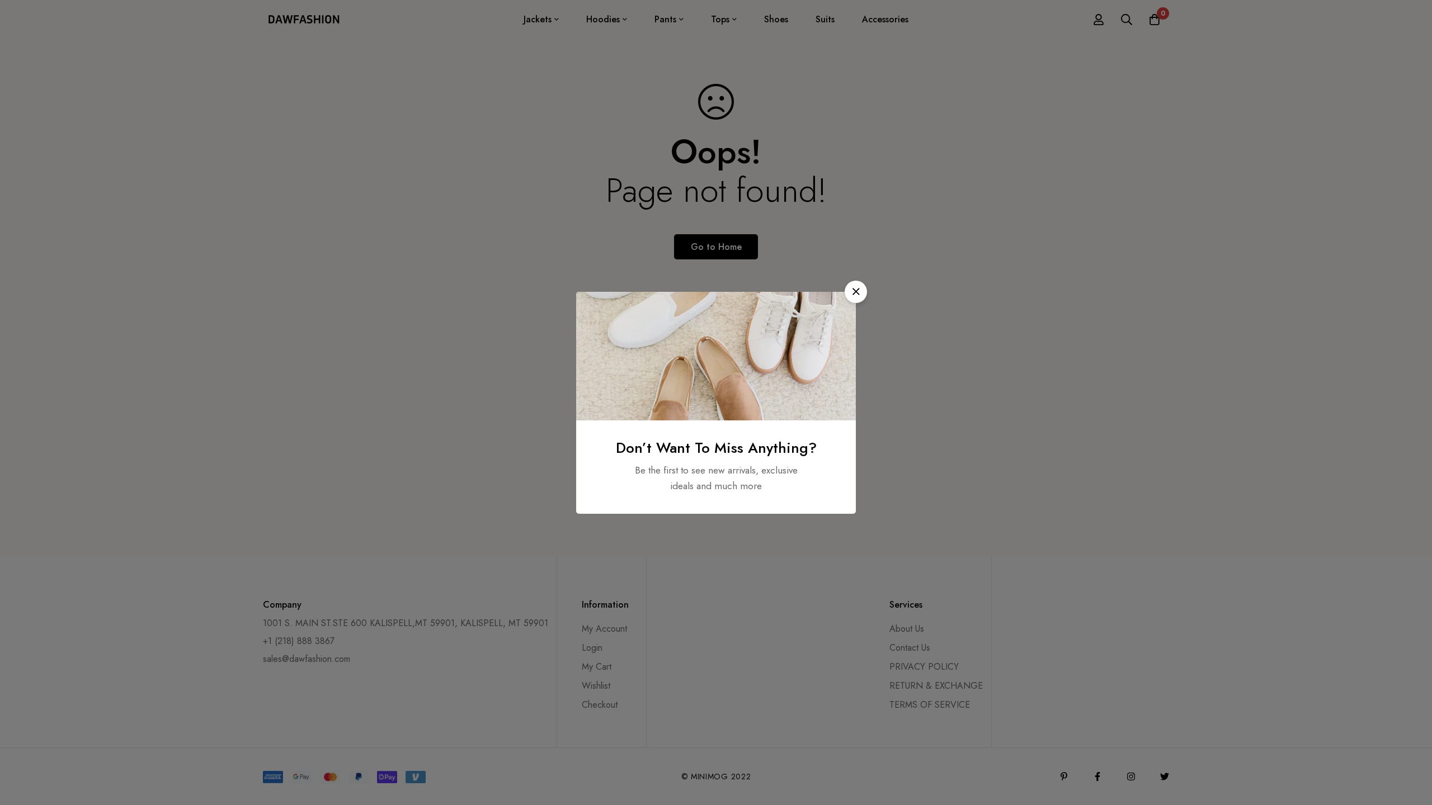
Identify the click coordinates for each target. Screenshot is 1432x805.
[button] (856, 292)
